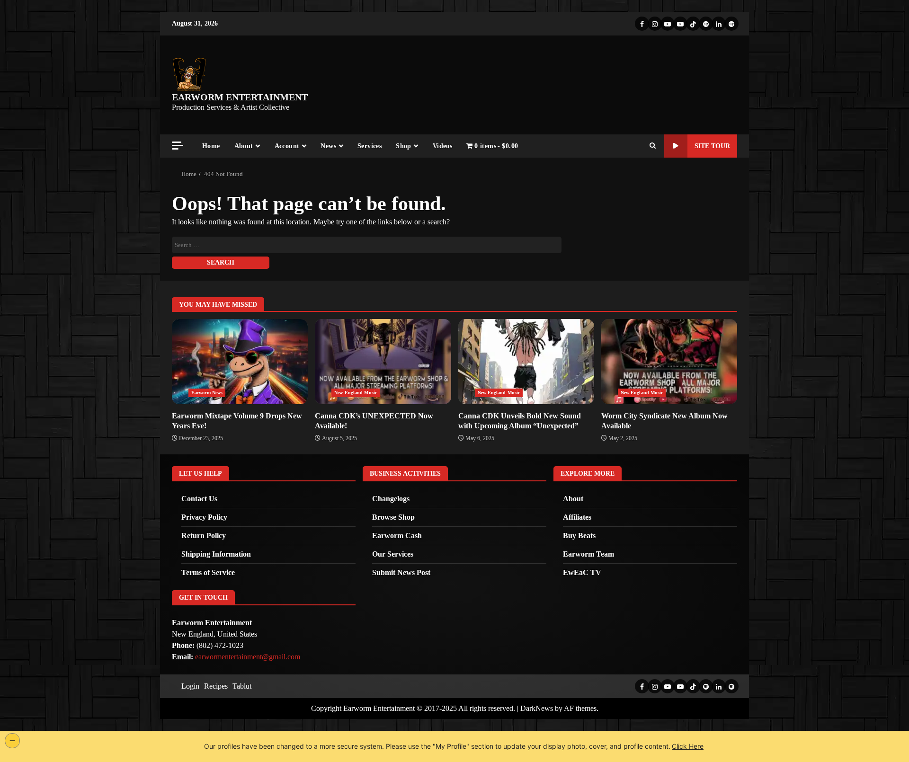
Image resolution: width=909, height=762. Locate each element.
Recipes (216, 686)
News (328, 146)
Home (211, 146)
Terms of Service (208, 572)
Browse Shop (393, 517)
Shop (403, 146)
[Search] (653, 146)
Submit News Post (401, 572)
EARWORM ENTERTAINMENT (240, 97)
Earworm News (207, 392)
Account (287, 146)
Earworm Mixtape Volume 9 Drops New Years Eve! (240, 361)
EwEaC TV (582, 572)
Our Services (392, 554)
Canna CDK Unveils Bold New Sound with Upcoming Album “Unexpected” (526, 361)
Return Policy (203, 536)
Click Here (688, 746)
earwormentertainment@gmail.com (247, 657)
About (243, 146)
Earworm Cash (397, 536)
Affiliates (577, 517)
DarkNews (536, 708)
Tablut (241, 686)
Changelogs (391, 499)
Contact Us (199, 499)
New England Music (355, 392)
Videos (442, 146)
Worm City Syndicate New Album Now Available (669, 361)
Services (369, 146)
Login (190, 686)
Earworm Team (588, 554)
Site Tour (712, 146)
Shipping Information (216, 554)
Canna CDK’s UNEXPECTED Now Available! (383, 361)
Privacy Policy (204, 517)
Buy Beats (579, 536)
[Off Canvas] (177, 146)
